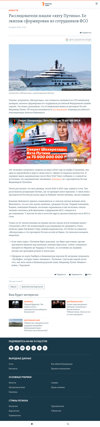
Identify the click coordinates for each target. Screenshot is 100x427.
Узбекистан (56, 411)
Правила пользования (60, 369)
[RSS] (45, 348)
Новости (13, 11)
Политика (28, 302)
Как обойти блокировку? (61, 364)
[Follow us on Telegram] (28, 348)
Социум (54, 383)
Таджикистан (15, 416)
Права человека (58, 387)
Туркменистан (57, 406)
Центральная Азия (75, 302)
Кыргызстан (14, 411)
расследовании (60, 110)
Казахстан (13, 406)
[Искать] (68, 424)
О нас (11, 364)
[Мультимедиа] (32, 424)
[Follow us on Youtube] (11, 348)
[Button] (85, 32)
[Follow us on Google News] (39, 348)
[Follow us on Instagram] (16, 348)
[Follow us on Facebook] (22, 348)
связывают (56, 179)
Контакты (13, 369)
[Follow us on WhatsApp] (33, 348)
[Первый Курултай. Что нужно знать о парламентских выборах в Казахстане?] (16, 304)
